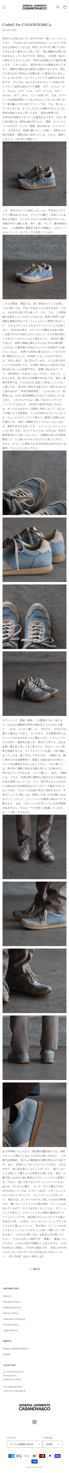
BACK (36, 1269)
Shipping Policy (12, 1307)
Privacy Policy (11, 1324)
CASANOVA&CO (37, 1467)
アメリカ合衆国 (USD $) (21, 1444)
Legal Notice (10, 1330)
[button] (4, 7)
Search (7, 1296)
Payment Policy (12, 1301)
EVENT (7, 1354)
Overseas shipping (14, 1318)
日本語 (49, 1444)
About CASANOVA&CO (16, 1348)
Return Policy (11, 1313)
